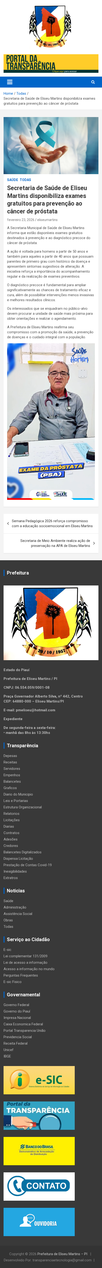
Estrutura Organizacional (23, 807)
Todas (25, 180)
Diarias (9, 826)
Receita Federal (16, 1043)
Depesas (10, 756)
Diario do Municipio (18, 794)
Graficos (10, 788)
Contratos (11, 833)
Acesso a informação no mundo (29, 969)
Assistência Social (18, 914)
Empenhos (12, 775)
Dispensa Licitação (18, 858)
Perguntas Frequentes (21, 975)
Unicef (9, 1050)
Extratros (11, 878)
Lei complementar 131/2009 (25, 956)
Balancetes (12, 781)
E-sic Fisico (13, 982)
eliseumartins (47, 220)
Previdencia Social (18, 1037)
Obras (8, 920)
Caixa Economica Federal (23, 1024)
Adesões (11, 839)
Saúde (12, 180)
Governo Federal (16, 1005)
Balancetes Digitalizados (23, 852)
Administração (15, 907)
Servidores (12, 769)
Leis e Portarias (16, 801)
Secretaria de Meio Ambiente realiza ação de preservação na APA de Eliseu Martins (55, 543)
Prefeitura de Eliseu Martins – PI (62, 1254)
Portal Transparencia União (25, 1030)
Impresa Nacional (17, 1018)
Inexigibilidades (15, 871)
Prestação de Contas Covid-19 (28, 865)
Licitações (12, 820)
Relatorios (11, 813)
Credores (11, 846)
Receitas (10, 762)
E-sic (7, 950)
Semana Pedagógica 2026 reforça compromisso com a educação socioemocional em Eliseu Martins (52, 523)
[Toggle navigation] (10, 82)
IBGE (7, 1056)
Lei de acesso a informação (25, 962)
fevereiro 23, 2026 (20, 220)
